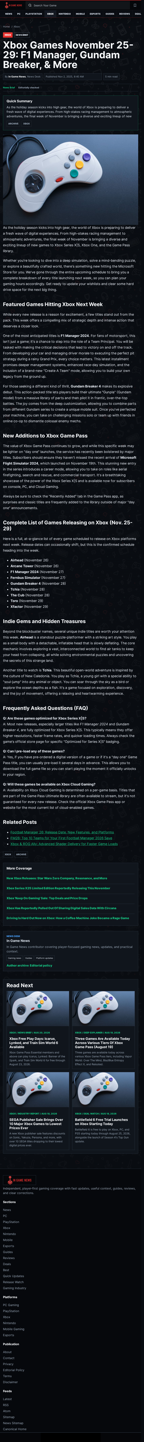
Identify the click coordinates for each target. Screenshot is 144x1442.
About (7, 1352)
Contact (8, 1358)
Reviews (124, 13)
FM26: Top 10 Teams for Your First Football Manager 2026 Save (61, 838)
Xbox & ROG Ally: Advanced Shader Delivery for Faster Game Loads (64, 844)
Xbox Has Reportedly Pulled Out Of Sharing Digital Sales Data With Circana (61, 908)
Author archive (18, 965)
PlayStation (34, 13)
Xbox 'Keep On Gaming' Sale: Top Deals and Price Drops (47, 898)
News (8, 13)
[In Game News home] (13, 5)
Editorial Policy (13, 1370)
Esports (95, 13)
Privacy (8, 1364)
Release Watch (13, 1282)
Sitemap (9, 1417)
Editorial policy (41, 965)
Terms (7, 1376)
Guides (110, 13)
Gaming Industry (14, 1288)
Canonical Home (14, 1429)
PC (18, 13)
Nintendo (65, 13)
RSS (6, 1405)
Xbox (50, 13)
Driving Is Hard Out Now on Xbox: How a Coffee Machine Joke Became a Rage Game (68, 918)
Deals (7, 1264)
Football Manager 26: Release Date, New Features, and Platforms (62, 832)
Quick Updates (13, 1276)
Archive (13, 123)
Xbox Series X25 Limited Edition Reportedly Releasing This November (58, 888)
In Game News (17, 76)
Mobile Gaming (13, 1329)
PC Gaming (11, 1305)
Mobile (80, 13)
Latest (7, 1399)
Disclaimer (10, 1382)
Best (6, 1270)
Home (6, 26)
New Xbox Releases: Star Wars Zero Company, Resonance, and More (57, 878)
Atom (6, 1411)
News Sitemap (13, 1423)
